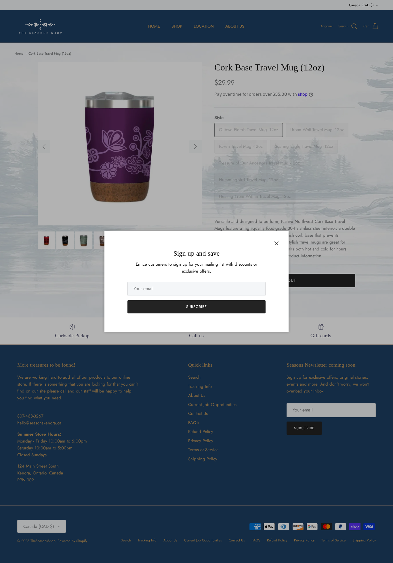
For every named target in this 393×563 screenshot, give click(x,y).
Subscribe (196, 306)
